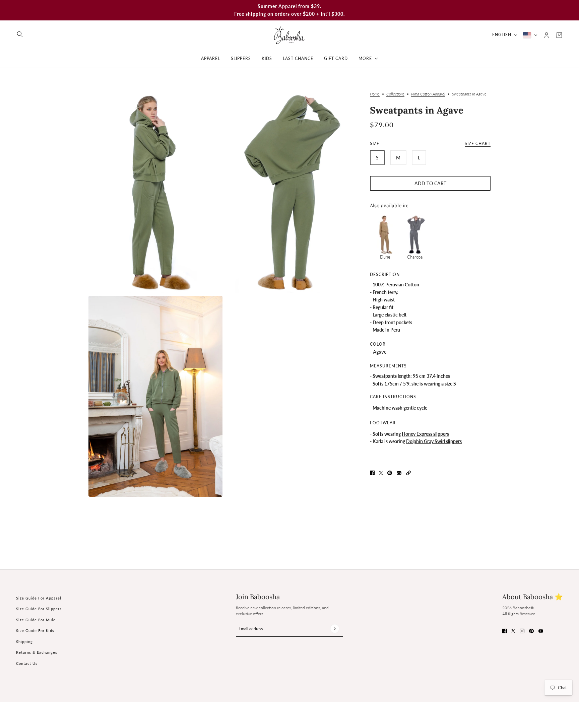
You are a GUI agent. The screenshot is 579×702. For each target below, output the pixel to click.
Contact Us (27, 663)
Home (375, 94)
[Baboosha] (289, 35)
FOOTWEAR (383, 422)
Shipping (24, 641)
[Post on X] (381, 472)
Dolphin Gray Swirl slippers (434, 441)
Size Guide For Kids (35, 630)
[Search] (19, 34)
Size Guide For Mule (36, 620)
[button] (408, 472)
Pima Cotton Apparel (428, 94)
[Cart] (559, 35)
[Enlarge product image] (155, 192)
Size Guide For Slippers (39, 609)
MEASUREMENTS (388, 365)
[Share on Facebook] (372, 472)
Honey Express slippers (425, 434)
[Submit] (334, 628)
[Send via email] (399, 472)
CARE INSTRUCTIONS (393, 396)
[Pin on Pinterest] (390, 472)
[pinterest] (531, 630)
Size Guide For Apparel (38, 598)
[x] (513, 630)
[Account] (546, 35)
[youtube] (541, 630)
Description (385, 274)
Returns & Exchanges (36, 652)
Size (430, 143)
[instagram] (522, 630)
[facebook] (505, 630)
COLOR (378, 344)
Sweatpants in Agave (416, 110)
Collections (395, 94)
